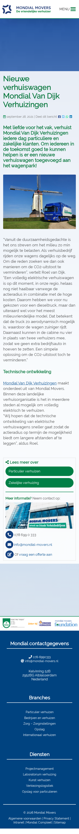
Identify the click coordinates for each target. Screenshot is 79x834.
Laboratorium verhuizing (39, 774)
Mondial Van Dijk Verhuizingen (30, 383)
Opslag (40, 729)
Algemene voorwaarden (24, 818)
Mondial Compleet (39, 822)
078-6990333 (42, 657)
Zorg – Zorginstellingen (39, 723)
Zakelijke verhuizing (24, 483)
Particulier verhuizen (24, 471)
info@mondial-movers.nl (33, 545)
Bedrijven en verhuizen (39, 718)
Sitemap (60, 822)
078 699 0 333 (25, 535)
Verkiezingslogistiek (39, 785)
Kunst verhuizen (39, 780)
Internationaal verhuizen (39, 735)
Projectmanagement (39, 768)
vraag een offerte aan (35, 555)
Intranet (18, 822)
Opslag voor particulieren (39, 791)
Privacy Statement (56, 818)
